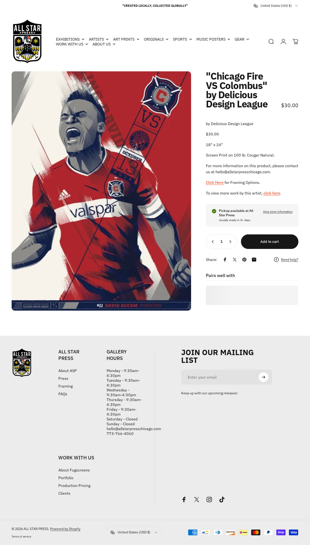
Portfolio (65, 477)
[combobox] (276, 6)
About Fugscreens (74, 470)
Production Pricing (74, 485)
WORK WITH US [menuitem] (69, 44)
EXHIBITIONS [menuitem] (68, 39)
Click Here (215, 182)
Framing (65, 386)
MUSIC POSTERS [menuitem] (210, 39)
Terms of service (21, 536)
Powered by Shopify (65, 529)
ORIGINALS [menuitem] (154, 39)
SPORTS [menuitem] (180, 39)
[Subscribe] (263, 377)
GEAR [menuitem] (239, 39)
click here (272, 193)
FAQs (62, 393)
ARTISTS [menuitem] (96, 39)
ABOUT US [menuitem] (102, 44)
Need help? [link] (289, 260)
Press (63, 378)
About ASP (67, 370)
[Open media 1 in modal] (101, 191)
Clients (64, 493)
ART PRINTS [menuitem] (123, 39)
